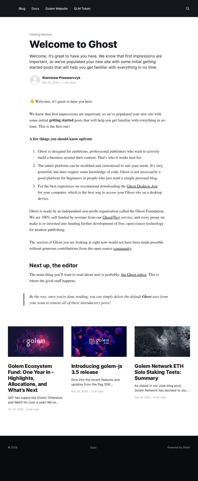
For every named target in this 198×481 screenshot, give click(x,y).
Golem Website (56, 8)
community (122, 248)
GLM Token (82, 8)
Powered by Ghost (178, 447)
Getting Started (40, 34)
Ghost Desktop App (142, 186)
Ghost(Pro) (111, 217)
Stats (93, 447)
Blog (22, 8)
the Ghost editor (133, 274)
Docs (35, 8)
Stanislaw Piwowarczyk (61, 78)
